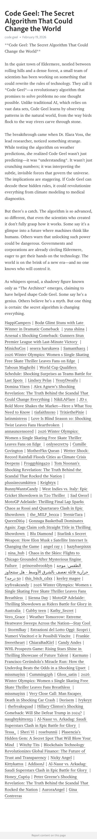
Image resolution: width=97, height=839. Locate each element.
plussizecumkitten (20, 482)
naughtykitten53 (19, 719)
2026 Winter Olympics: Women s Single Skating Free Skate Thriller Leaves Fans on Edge (44, 438)
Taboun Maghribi (20, 367)
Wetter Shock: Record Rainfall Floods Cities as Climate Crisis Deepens (47, 457)
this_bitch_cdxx (38, 578)
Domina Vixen (17, 386)
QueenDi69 (15, 520)
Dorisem (66, 700)
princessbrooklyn (37, 565)
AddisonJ (36, 763)
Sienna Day (38, 597)
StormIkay (17, 629)
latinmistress (16, 418)
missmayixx (15, 674)
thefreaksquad (20, 706)
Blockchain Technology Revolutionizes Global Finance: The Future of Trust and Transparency (45, 751)
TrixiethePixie (72, 412)
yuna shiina (74, 329)
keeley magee (69, 578)
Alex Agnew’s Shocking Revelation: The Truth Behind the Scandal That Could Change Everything (47, 393)
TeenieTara (73, 514)
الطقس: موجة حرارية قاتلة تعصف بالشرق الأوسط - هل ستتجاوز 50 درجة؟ (47, 572)
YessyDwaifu (67, 380)
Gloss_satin (67, 674)
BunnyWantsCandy (21, 488)
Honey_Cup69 (17, 776)
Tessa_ (10, 731)
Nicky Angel (61, 757)
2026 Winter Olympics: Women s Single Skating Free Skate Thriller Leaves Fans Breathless (48, 591)
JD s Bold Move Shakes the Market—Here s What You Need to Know (49, 406)
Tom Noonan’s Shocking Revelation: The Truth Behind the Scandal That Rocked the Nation (43, 470)
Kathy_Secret (62, 610)
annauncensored (19, 431)
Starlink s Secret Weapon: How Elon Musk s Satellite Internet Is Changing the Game (46, 540)
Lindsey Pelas (39, 380)
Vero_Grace (15, 616)
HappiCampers (18, 322)
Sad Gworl (79, 495)
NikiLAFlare (64, 399)
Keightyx (48, 482)
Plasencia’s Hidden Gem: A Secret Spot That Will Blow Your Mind (48, 738)
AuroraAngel (53, 789)
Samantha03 (74, 348)
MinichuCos (15, 348)
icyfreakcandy (17, 584)
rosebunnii (48, 731)
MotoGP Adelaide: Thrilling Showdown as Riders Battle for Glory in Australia (48, 604)
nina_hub (16, 552)
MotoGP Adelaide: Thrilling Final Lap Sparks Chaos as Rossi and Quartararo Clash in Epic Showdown (45, 508)
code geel (11, 37)
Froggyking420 (37, 463)
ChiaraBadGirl (41, 642)
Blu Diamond (41, 533)
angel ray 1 (53, 546)
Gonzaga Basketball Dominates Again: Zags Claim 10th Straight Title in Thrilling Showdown (48, 527)
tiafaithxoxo (44, 412)
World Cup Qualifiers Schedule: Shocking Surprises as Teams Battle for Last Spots (48, 374)
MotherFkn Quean (43, 450)
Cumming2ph (41, 674)
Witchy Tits (29, 744)
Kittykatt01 (14, 763)
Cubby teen (36, 610)
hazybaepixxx (79, 546)
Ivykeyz (85, 700)
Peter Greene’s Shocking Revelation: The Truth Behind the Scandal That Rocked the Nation (47, 783)
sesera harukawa (44, 348)
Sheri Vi (27, 731)
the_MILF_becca (44, 514)
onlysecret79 (57, 444)
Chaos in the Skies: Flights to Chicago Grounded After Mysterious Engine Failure (43, 559)
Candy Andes (69, 642)
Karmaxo (80, 655)
